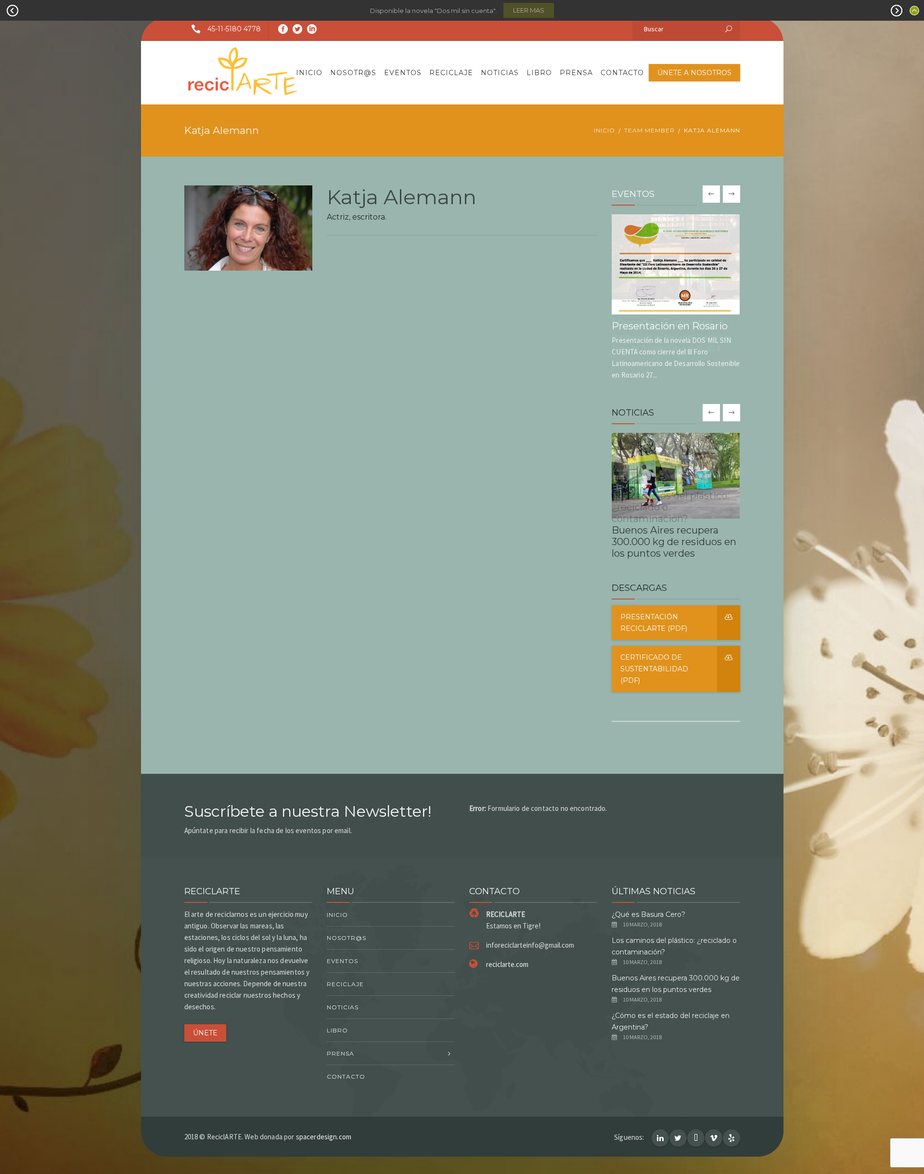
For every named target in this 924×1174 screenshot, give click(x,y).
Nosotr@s (353, 72)
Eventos (403, 72)
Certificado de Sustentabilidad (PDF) (654, 669)
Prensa (576, 72)
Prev (12, 10)
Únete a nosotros (694, 72)
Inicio (309, 72)
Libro (539, 72)
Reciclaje (451, 72)
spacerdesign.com (323, 1136)
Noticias (500, 72)
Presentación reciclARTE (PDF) (653, 623)
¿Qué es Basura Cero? (648, 914)
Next (896, 10)
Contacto (622, 72)
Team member (649, 130)
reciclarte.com (507, 964)
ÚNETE (205, 1033)
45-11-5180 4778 (234, 29)
